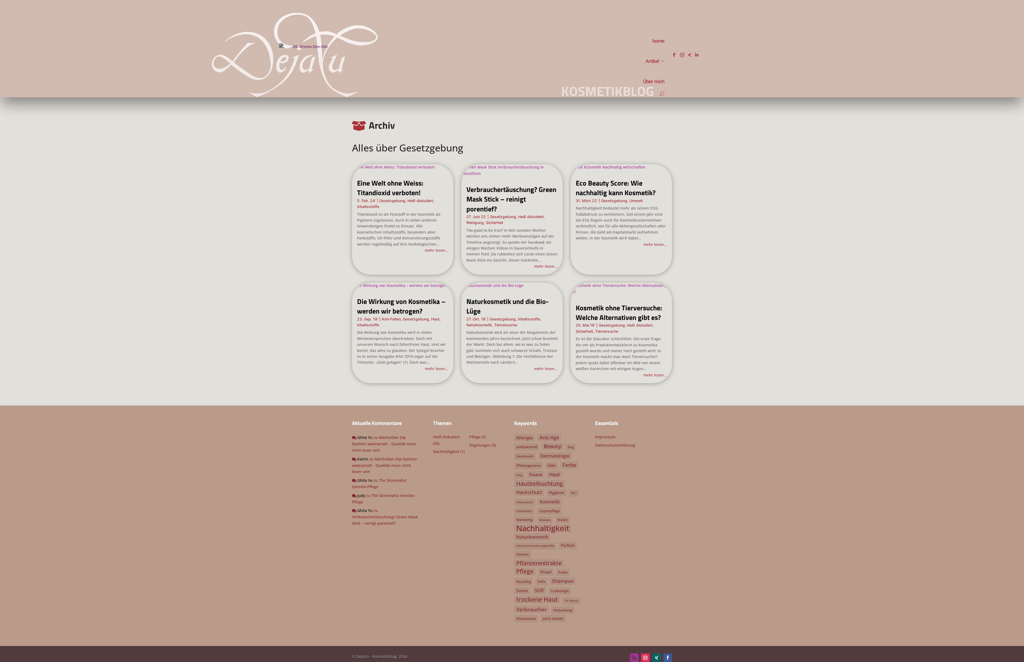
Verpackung (562, 610)
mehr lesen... (436, 250)
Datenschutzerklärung (615, 445)
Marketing (524, 519)
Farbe (569, 464)
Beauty (552, 446)
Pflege (475, 436)
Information (524, 502)
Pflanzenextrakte (539, 563)
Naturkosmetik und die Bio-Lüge (507, 306)
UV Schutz (571, 601)
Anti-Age (549, 437)
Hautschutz (529, 492)
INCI (574, 493)
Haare (535, 474)
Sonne (522, 590)
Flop (519, 475)
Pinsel (545, 572)
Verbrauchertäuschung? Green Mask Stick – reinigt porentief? (511, 199)
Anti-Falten (391, 319)
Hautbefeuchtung (539, 483)
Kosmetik (550, 502)
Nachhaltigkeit (446, 451)
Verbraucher (531, 609)
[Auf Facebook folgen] (667, 657)
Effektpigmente (528, 465)
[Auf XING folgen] (656, 657)
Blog (571, 447)
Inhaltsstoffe (368, 206)
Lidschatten (524, 511)
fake (551, 465)
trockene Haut (537, 599)
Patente (522, 554)
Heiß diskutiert (420, 200)
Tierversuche (505, 325)
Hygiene (556, 492)
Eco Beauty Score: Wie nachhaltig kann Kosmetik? (615, 188)
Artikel (652, 61)
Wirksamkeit (526, 618)
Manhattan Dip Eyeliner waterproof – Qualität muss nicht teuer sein (384, 444)
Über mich (653, 81)
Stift (539, 590)
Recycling (523, 581)
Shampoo (563, 580)
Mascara (545, 520)
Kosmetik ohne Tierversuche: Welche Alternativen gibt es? (619, 313)
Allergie (524, 438)
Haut (435, 319)
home (658, 41)
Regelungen (480, 445)
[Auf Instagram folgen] (645, 657)
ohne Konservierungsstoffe (535, 546)
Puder (563, 572)
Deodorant (525, 456)
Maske (562, 519)
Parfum (568, 545)
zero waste (553, 618)
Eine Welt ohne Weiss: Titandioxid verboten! (390, 188)
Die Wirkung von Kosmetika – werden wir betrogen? (401, 306)
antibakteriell (526, 446)
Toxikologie (560, 590)
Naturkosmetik (479, 325)
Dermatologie (555, 456)
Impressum (605, 436)
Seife (541, 581)
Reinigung (475, 222)
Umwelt (636, 200)
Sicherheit (494, 222)
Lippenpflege (549, 510)
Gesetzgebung (392, 200)
